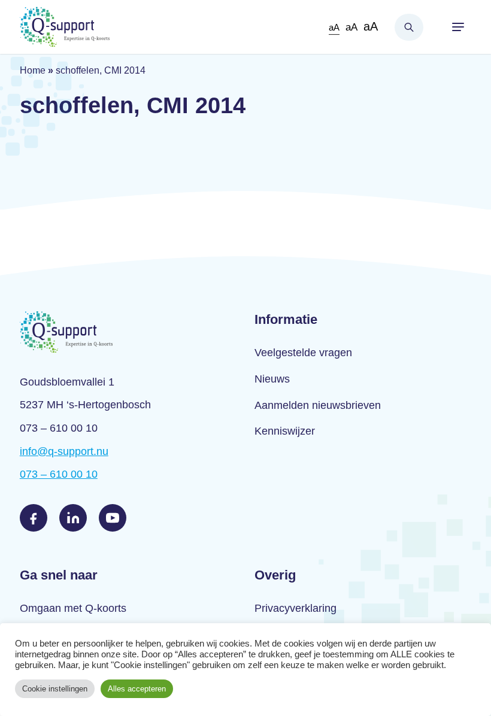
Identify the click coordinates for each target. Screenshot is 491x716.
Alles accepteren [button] (137, 688)
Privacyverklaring (295, 608)
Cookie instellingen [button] (54, 688)
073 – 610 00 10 (59, 474)
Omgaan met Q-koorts (73, 608)
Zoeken (409, 27)
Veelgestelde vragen (303, 353)
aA (334, 27)
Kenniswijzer (284, 431)
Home (33, 70)
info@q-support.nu (64, 451)
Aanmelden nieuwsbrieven (317, 405)
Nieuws (272, 379)
